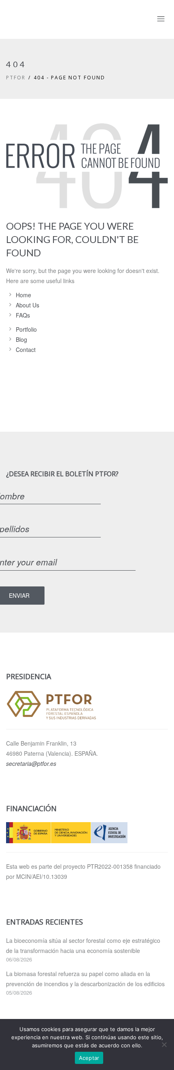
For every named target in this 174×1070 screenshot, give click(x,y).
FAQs (23, 315)
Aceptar (89, 1058)
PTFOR (15, 77)
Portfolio (26, 329)
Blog (21, 339)
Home (23, 295)
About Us (27, 305)
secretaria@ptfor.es (31, 763)
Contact (26, 349)
